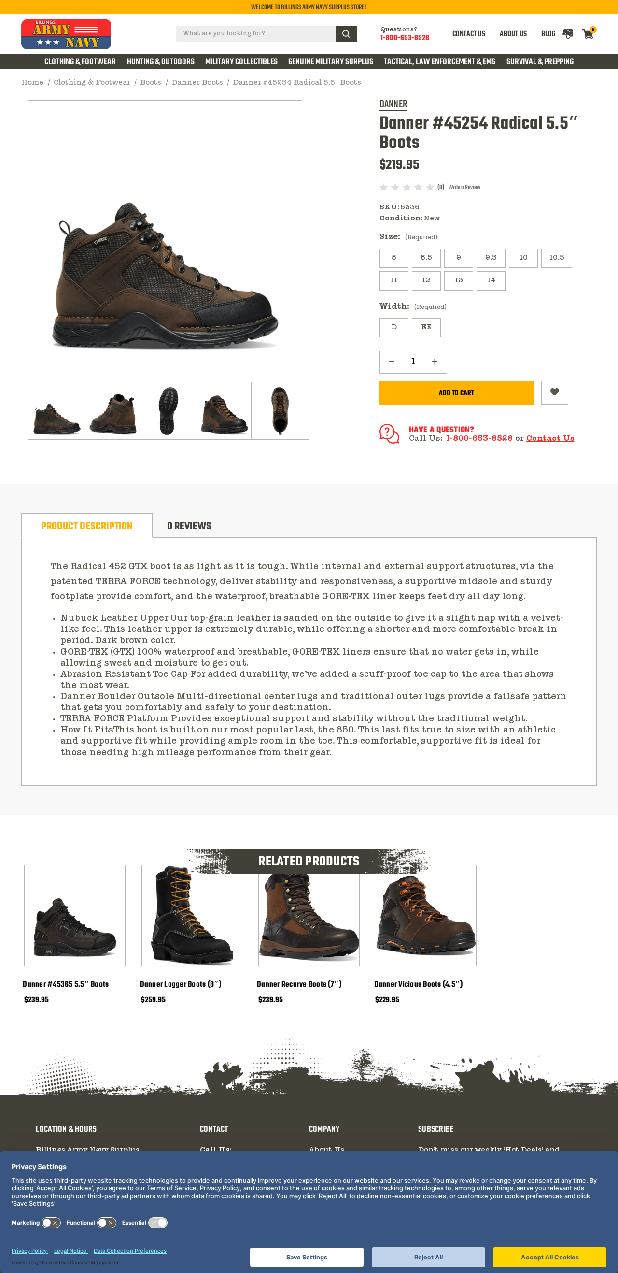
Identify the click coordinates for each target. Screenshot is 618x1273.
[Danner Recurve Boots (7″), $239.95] (309, 915)
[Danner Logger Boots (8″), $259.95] (192, 915)
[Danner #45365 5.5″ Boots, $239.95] (75, 915)
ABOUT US (513, 34)
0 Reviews (189, 526)
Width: (413, 306)
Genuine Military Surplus (330, 62)
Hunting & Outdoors (161, 62)
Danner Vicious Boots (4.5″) (418, 985)
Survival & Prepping (540, 62)
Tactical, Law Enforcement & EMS (439, 62)
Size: (408, 237)
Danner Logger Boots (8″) (181, 985)
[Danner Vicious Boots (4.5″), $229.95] (426, 915)
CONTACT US (468, 34)
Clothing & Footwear (80, 62)
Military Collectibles (241, 62)
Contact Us (550, 438)
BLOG (548, 34)
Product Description (87, 526)
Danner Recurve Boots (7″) (299, 985)
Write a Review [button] (464, 187)
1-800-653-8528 (404, 38)
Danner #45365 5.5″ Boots (66, 985)
